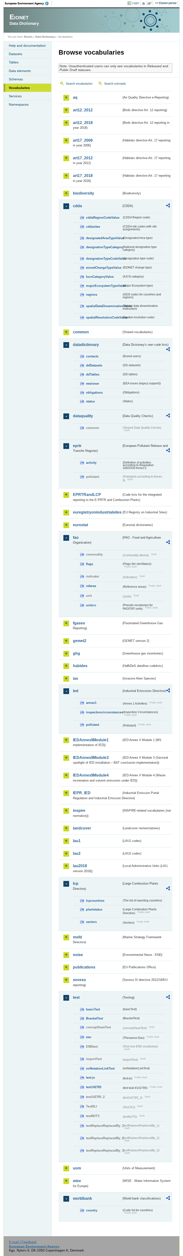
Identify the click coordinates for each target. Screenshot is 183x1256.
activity (91, 462)
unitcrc (91, 605)
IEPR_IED (82, 793)
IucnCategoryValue (100, 276)
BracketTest (94, 1018)
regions (91, 294)
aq (75, 97)
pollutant (92, 724)
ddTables (92, 374)
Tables (14, 62)
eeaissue (92, 383)
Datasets (15, 54)
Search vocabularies (79, 83)
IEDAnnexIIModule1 (91, 740)
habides (80, 666)
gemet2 (79, 641)
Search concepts (115, 83)
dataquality (83, 416)
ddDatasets (94, 365)
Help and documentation (27, 45)
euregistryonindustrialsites (97, 512)
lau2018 (80, 866)
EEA (28, 3)
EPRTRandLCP (87, 495)
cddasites (93, 226)
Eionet (28, 36)
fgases (79, 623)
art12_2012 (83, 110)
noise (78, 955)
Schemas (16, 79)
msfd (77, 937)
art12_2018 (83, 123)
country (91, 1210)
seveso (79, 980)
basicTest (93, 1009)
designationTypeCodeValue (104, 258)
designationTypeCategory (104, 247)
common (81, 332)
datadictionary (86, 345)
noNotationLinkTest (100, 1068)
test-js (90, 1077)
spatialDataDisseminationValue (104, 306)
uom (77, 1168)
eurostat (80, 525)
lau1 (77, 841)
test (76, 997)
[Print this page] (144, 3)
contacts (92, 356)
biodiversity (83, 193)
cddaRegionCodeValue (102, 217)
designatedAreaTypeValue (104, 238)
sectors (91, 922)
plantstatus (94, 909)
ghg (76, 653)
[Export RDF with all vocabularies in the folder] (168, 206)
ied (75, 691)
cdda (77, 206)
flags (89, 564)
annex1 (91, 703)
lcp (75, 883)
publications (84, 967)
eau (88, 1037)
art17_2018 (83, 176)
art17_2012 (83, 158)
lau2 (77, 853)
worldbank (82, 1198)
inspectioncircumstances (104, 712)
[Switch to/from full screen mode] (150, 3)
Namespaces (19, 104)
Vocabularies (19, 88)
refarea (91, 586)
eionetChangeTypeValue (103, 267)
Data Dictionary (45, 36)
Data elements (20, 71)
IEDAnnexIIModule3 (91, 758)
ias (75, 678)
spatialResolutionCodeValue (104, 317)
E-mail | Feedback (22, 1242)
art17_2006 (83, 140)
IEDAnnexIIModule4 (91, 775)
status (90, 401)
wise (77, 1181)
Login (135, 3)
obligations (94, 392)
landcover (82, 828)
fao (76, 537)
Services (15, 96)
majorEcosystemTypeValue (104, 286)
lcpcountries (95, 900)
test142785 (93, 1087)
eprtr (77, 446)
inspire (79, 810)
